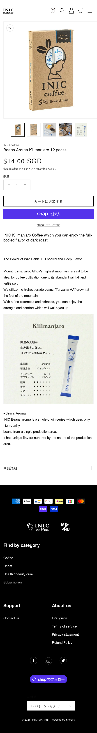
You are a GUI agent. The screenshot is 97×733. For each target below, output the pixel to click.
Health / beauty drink (18, 573)
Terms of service (64, 626)
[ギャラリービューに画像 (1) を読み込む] (18, 130)
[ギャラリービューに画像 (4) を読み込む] (65, 130)
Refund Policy (62, 642)
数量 (6, 176)
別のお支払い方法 (48, 225)
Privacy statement (65, 634)
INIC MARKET (41, 719)
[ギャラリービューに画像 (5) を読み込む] (81, 130)
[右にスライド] (92, 131)
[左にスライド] (5, 131)
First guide (59, 618)
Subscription (12, 582)
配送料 (12, 168)
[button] (62, 10)
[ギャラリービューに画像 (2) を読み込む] (33, 130)
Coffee (8, 557)
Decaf (7, 565)
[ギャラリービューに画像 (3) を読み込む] (49, 130)
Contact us (11, 618)
